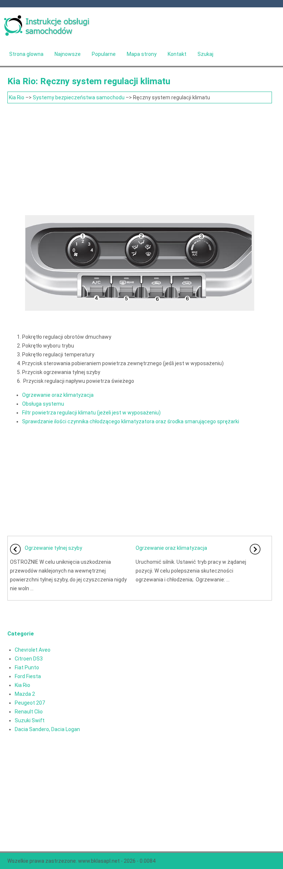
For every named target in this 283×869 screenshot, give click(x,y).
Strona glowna (26, 54)
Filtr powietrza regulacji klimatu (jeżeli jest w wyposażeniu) (91, 413)
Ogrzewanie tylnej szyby (53, 548)
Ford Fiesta (28, 676)
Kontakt (177, 54)
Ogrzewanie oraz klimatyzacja (58, 395)
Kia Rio (16, 97)
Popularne (104, 54)
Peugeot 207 (30, 703)
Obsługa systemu (43, 404)
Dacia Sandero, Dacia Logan (47, 729)
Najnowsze (68, 54)
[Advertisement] (139, 158)
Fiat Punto (27, 667)
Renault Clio (29, 712)
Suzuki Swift (30, 720)
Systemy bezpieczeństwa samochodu (79, 97)
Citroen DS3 (29, 659)
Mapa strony (142, 54)
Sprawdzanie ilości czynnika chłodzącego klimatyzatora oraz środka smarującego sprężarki (130, 421)
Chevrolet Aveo (32, 650)
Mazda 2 (25, 694)
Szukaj (205, 54)
